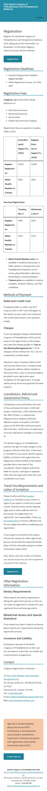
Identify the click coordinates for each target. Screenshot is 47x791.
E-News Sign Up (13, 756)
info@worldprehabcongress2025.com (26, 696)
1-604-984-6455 (16, 693)
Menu (41, 17)
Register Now (12, 59)
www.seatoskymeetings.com (21, 700)
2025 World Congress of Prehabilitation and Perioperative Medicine (21, 7)
